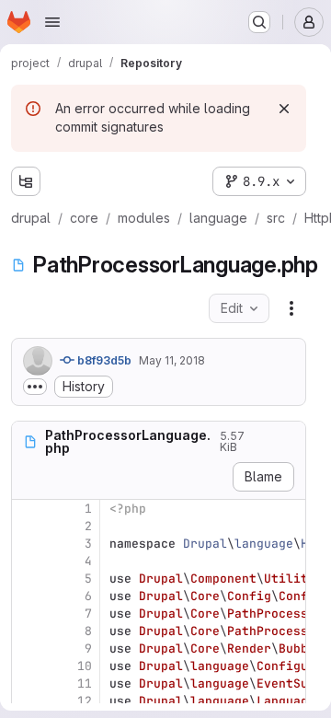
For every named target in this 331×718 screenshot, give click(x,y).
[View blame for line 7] (27, 613)
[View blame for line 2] (27, 526)
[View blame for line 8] (27, 631)
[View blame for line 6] (27, 596)
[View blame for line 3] (27, 543)
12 (84, 701)
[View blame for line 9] (27, 648)
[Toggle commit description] (35, 386)
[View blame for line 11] (27, 683)
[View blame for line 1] (27, 508)
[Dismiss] (284, 109)
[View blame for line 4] (27, 561)
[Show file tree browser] (25, 181)
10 (84, 666)
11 (84, 683)
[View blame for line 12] (27, 701)
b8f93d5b (102, 360)
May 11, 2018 (172, 360)
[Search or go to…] (259, 22)
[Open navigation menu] (52, 22)
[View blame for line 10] (27, 666)
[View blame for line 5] (27, 578)
